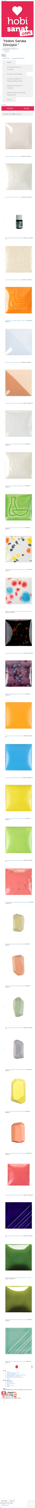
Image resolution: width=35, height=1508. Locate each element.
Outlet (8, 1378)
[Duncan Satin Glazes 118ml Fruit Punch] (18, 1174)
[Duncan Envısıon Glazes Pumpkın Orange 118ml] (18, 300)
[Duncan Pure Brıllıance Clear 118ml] (18, 135)
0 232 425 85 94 (5, 49)
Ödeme (8, 1384)
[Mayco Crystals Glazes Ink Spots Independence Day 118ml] (18, 590)
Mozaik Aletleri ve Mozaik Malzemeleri (15, 1377)
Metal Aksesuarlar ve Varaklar (13, 1376)
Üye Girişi (4, 1501)
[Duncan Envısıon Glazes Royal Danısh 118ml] (18, 423)
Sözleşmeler (9, 1382)
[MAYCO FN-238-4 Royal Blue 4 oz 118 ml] (18, 1215)
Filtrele (10, 108)
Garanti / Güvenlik (11, 1383)
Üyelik (8, 1386)
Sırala (26, 108)
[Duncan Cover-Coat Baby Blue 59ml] (18, 342)
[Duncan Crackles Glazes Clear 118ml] (18, 259)
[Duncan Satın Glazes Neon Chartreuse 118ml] (18, 798)
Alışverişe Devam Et (18, 58)
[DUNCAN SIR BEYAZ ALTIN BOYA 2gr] (18, 217)
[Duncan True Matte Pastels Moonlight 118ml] (18, 923)
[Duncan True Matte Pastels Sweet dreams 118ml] (18, 1049)
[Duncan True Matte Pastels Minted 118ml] (18, 1007)
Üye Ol (6, 52)
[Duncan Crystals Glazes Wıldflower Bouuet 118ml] (18, 549)
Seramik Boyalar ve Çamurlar (13, 1372)
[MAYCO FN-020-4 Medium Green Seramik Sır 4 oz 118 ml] (18, 1257)
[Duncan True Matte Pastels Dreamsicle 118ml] (18, 965)
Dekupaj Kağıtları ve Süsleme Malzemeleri (16, 1374)
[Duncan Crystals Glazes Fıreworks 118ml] (18, 632)
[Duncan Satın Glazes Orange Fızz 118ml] (18, 715)
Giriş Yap (7, 50)
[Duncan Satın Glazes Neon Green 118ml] (18, 839)
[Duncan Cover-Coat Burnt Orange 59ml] (18, 382)
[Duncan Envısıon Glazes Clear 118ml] (18, 176)
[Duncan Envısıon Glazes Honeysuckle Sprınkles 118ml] (18, 881)
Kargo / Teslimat (10, 1385)
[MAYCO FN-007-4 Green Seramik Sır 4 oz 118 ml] (18, 1299)
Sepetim (3, 54)
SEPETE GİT (5, 1505)
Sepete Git (6, 58)
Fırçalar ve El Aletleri (11, 1373)
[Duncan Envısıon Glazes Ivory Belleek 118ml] (18, 465)
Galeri (8, 1371)
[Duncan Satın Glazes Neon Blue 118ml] (18, 757)
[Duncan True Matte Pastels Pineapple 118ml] (18, 1090)
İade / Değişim (10, 1381)
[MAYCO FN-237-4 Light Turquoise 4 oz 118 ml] (18, 1340)
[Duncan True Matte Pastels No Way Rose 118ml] (18, 1132)
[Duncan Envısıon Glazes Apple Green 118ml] (18, 507)
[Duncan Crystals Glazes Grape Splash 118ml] (18, 673)
